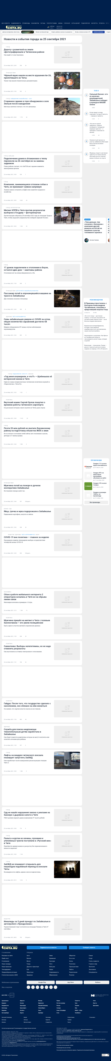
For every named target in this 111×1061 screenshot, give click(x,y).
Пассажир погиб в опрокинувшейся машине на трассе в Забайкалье (27, 294)
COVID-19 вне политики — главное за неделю (26, 537)
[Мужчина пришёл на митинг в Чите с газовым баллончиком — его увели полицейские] (67, 625)
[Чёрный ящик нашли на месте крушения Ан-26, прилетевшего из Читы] (67, 80)
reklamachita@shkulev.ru (87, 1029)
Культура (52, 961)
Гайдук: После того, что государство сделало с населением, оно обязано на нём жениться (27, 704)
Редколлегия (85, 23)
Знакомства (35, 23)
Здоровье (30, 975)
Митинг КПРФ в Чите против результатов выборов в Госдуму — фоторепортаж (24, 211)
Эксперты (94, 23)
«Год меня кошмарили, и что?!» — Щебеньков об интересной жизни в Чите (28, 377)
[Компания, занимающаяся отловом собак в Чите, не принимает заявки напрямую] (67, 189)
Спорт (90, 958)
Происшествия (73, 966)
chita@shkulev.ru (21, 1040)
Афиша (60, 23)
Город (28, 964)
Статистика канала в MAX (10, 975)
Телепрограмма (52, 23)
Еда (28, 969)
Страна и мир (93, 964)
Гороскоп (67, 23)
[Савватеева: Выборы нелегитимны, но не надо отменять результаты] (67, 651)
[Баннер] (27, 32)
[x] (51, 987)
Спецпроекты (93, 972)
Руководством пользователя (64, 1036)
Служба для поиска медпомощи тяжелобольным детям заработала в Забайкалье (22, 731)
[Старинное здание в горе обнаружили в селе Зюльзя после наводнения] (67, 106)
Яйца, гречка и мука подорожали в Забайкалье (27, 511)
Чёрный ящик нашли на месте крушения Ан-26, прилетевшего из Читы (27, 76)
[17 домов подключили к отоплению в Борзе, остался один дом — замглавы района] (67, 272)
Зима (51, 955)
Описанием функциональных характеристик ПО (68, 1038)
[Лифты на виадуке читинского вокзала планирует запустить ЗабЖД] (67, 760)
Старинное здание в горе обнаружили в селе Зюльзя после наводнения (26, 102)
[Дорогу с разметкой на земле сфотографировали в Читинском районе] (67, 54)
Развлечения (73, 972)
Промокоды (26, 23)
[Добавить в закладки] (79, 65)
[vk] (33, 987)
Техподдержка (6, 969)
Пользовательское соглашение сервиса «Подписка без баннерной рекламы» (76, 1050)
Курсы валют (76, 23)
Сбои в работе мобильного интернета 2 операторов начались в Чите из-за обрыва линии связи (25, 597)
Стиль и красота (94, 961)
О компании (5, 961)
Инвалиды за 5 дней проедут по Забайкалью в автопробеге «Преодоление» (27, 922)
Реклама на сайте (7, 955)
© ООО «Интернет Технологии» (10, 1055)
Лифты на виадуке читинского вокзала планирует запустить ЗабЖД (23, 756)
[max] (46, 987)
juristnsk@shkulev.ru (41, 1041)
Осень (71, 961)
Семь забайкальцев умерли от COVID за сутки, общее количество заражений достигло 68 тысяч (27, 321)
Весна (28, 961)
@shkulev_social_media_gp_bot (74, 1030)
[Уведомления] (104, 27)
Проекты (101, 23)
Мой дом (52, 966)
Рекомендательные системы (64, 1047)
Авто (28, 955)
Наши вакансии (6, 966)
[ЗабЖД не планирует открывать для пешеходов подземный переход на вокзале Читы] (67, 869)
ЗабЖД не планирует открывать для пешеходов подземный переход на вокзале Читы (25, 866)
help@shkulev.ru (13, 1042)
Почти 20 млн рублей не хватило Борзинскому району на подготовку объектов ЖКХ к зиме (27, 429)
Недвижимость (16, 23)
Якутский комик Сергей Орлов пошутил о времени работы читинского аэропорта (24, 403)
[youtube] (55, 987)
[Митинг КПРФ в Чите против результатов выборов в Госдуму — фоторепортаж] (67, 215)
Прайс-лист (5, 958)
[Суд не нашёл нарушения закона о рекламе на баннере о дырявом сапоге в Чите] (67, 817)
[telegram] (28, 987)
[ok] (37, 987)
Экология (92, 966)
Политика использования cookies (65, 1045)
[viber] (42, 987)
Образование (53, 975)
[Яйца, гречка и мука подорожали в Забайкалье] (67, 516)
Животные (30, 972)
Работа (71, 969)
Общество (72, 955)
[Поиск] (100, 27)
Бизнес (29, 958)
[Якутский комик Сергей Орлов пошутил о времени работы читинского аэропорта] (67, 407)
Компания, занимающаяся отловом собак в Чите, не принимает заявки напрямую (26, 185)
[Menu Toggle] (3, 27)
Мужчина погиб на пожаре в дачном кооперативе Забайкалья (22, 486)
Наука (51, 969)
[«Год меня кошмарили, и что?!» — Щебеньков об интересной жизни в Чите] (67, 381)
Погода (42, 23)
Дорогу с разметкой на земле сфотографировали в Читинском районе (24, 50)
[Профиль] (108, 27)
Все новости (6, 23)
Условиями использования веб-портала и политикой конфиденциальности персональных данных (81, 1039)
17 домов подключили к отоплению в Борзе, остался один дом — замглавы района (26, 268)
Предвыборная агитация (9, 972)
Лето (50, 964)
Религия (71, 975)
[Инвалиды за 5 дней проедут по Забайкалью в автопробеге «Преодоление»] (67, 926)
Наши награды (6, 964)
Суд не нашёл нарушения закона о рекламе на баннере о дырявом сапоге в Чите (27, 813)
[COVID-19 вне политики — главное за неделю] (67, 542)
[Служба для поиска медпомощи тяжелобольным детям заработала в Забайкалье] (67, 734)
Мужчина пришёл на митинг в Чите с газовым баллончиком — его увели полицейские (27, 621)
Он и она (72, 958)
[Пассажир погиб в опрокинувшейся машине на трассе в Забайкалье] (67, 298)
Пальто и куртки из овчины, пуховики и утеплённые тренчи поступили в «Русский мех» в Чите (27, 840)
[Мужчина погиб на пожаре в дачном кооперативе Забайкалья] (67, 490)
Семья (91, 955)
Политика (72, 964)
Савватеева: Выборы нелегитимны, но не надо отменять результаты (27, 647)
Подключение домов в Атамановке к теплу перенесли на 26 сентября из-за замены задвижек (25, 161)
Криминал (52, 958)
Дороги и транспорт (33, 966)
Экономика (92, 969)
